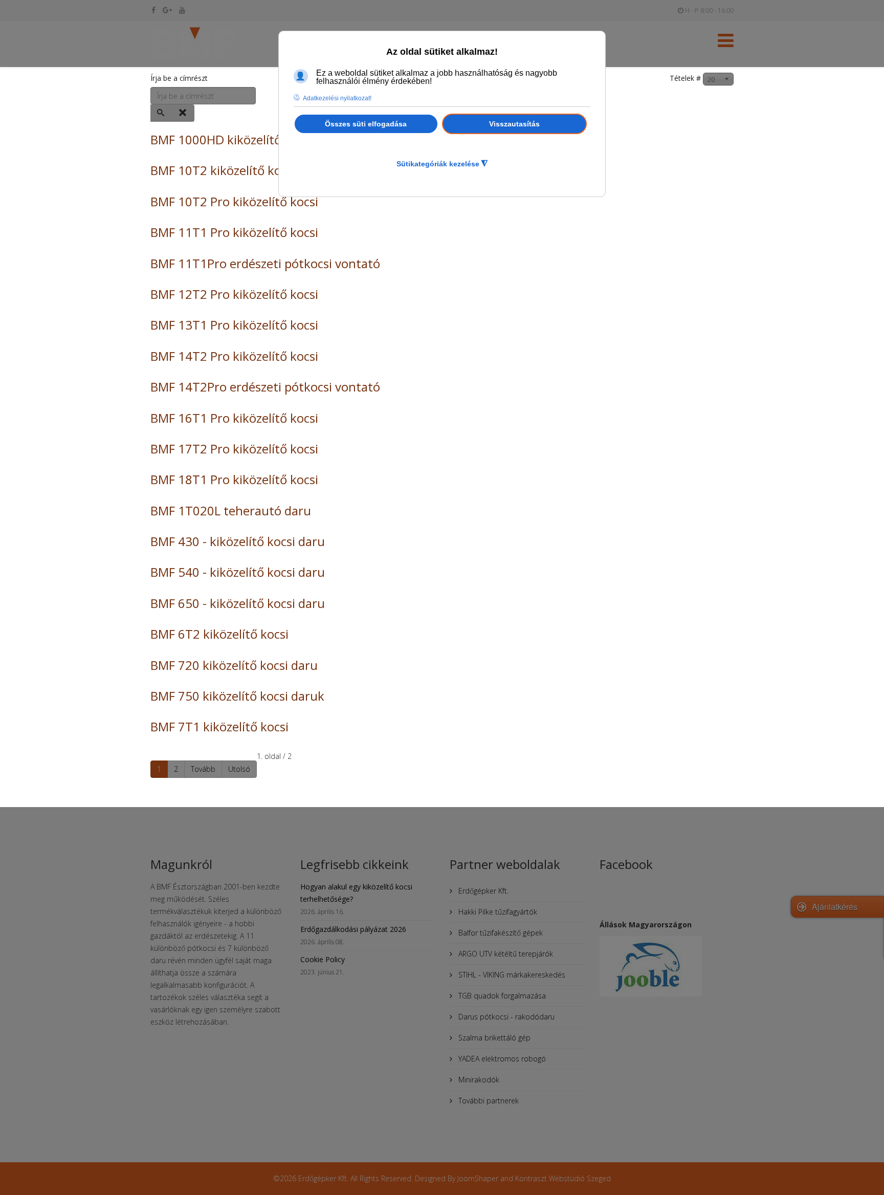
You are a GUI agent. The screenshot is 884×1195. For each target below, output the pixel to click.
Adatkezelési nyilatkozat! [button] (337, 98)
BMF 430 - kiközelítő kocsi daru (237, 541)
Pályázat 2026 (670, 44)
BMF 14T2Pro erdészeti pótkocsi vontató (265, 386)
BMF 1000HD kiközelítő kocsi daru (246, 139)
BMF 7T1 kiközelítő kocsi (219, 726)
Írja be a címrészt (180, 78)
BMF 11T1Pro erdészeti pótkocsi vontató (265, 263)
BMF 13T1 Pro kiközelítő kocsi (234, 324)
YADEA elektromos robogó (501, 1058)
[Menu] (726, 43)
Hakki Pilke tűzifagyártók (496, 912)
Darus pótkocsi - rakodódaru (505, 1017)
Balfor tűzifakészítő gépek (499, 933)
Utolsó (239, 769)
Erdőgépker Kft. (482, 891)
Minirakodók (477, 1079)
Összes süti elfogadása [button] (366, 124)
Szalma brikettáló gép (493, 1037)
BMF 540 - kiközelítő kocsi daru (237, 571)
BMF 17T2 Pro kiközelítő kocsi (234, 448)
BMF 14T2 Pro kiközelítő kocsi (234, 355)
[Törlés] (183, 113)
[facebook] (153, 10)
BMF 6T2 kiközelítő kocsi (219, 633)
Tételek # (685, 78)
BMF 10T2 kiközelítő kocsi (223, 170)
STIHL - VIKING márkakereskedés (510, 975)
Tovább (203, 769)
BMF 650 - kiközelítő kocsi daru (237, 603)
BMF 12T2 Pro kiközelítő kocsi (234, 294)
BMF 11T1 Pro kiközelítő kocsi (234, 232)
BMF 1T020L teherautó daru (230, 510)
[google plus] (167, 10)
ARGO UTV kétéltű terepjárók (504, 954)
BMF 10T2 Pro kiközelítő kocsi (234, 201)
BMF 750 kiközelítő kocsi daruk (237, 695)
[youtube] (182, 10)
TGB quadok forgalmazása (501, 996)
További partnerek (487, 1100)
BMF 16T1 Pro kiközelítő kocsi (234, 417)
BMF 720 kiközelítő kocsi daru (234, 665)
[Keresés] (161, 113)
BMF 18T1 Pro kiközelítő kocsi (234, 479)
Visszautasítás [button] (514, 124)
